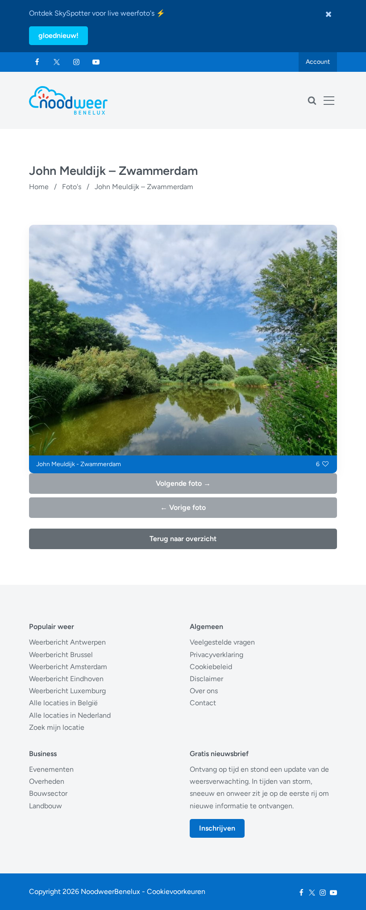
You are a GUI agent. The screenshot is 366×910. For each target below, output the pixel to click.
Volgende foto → (183, 483)
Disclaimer (206, 678)
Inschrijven (217, 828)
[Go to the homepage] (68, 100)
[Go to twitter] (57, 62)
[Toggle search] (312, 100)
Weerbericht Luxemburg (67, 691)
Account (318, 62)
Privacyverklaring (216, 654)
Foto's (71, 186)
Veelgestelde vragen (222, 642)
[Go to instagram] (76, 62)
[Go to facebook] (37, 62)
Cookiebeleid (211, 666)
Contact (203, 703)
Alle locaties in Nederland (70, 715)
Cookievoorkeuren (176, 891)
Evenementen (51, 769)
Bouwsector (48, 793)
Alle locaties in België (63, 703)
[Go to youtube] (96, 62)
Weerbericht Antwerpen (67, 642)
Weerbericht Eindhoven (66, 678)
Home (39, 186)
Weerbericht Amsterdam (68, 666)
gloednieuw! (58, 35)
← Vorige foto (183, 507)
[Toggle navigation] (329, 100)
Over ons (204, 691)
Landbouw (45, 806)
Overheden (46, 781)
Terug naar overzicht (183, 538)
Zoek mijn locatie (56, 727)
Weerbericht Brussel (61, 654)
